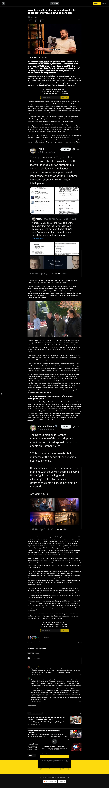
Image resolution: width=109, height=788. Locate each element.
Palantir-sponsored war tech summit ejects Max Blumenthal (44, 731)
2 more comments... (32, 705)
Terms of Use (62, 760)
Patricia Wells (34, 667)
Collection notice (64, 777)
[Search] (87, 3)
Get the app (62, 781)
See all (30, 755)
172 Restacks (46, 637)
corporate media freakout (47, 76)
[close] (69, 740)
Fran (32, 678)
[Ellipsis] (81, 667)
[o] (75, 720)
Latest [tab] (33, 713)
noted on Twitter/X (57, 125)
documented (45, 374)
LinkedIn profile (33, 142)
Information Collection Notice (54, 761)
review (31, 537)
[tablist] (34, 653)
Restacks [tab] (37, 653)
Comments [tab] (31, 653)
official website (52, 409)
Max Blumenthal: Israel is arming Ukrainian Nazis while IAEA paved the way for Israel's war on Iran (46, 718)
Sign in (104, 3)
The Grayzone (34, 16)
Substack (47, 785)
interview (45, 347)
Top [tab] (29, 713)
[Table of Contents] (2, 394)
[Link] (25, 67)
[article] (54, 722)
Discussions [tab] (39, 713)
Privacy (54, 777)
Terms (57, 777)
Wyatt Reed (33, 57)
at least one (59, 106)
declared (69, 588)
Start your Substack (51, 781)
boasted (30, 420)
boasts (69, 368)
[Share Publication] (90, 3)
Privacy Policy (66, 761)
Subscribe (97, 3)
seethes (44, 61)
